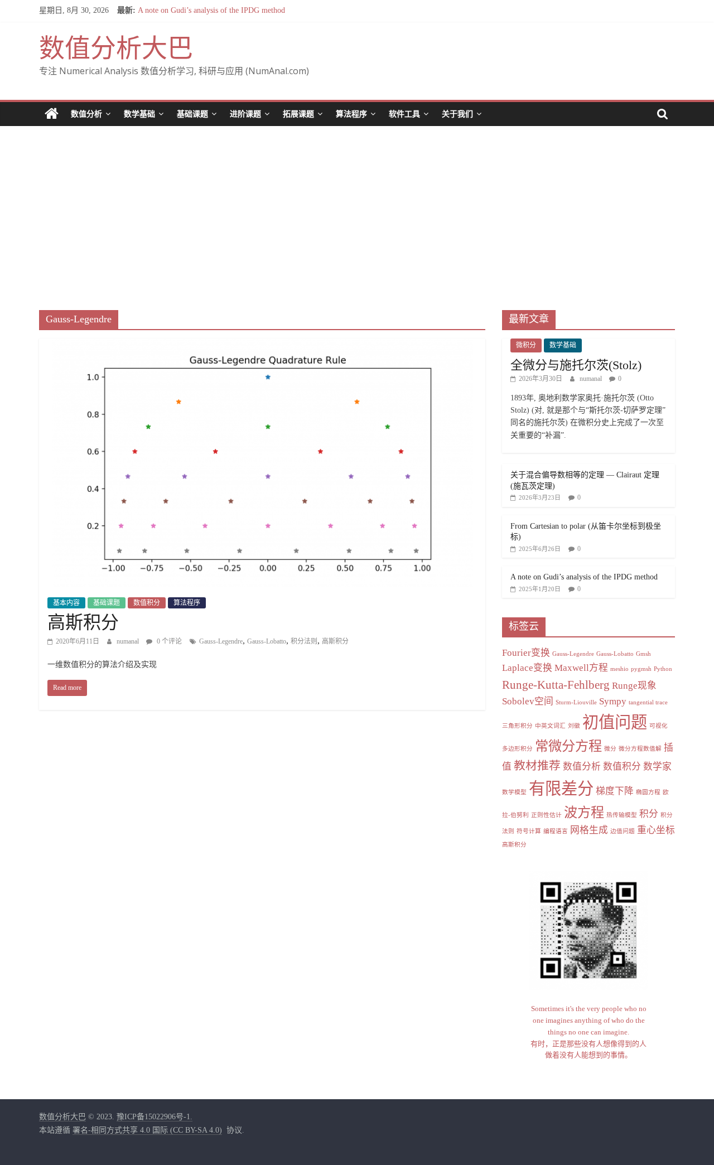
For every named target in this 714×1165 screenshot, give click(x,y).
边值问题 (622, 831)
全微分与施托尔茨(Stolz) (575, 365)
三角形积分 (517, 726)
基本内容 (66, 603)
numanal (129, 641)
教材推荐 (537, 765)
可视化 (658, 726)
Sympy (612, 701)
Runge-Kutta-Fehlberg (556, 685)
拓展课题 (298, 114)
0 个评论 (168, 641)
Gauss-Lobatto (266, 641)
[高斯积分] (262, 345)
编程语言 (555, 831)
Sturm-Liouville (576, 702)
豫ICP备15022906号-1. (154, 1117)
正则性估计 (546, 815)
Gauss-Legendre (221, 641)
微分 (610, 749)
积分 (648, 814)
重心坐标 (656, 830)
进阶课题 (245, 114)
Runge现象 (634, 685)
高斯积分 (83, 622)
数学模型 (514, 792)
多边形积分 (517, 749)
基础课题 (192, 114)
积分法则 (304, 641)
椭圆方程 (648, 792)
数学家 (657, 766)
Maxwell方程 (581, 668)
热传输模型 (621, 815)
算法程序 (351, 114)
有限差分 (561, 788)
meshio (619, 669)
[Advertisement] (357, 210)
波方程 (584, 812)
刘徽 (574, 726)
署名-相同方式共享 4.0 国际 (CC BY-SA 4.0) (147, 1130)
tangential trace (648, 702)
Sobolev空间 (527, 701)
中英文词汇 (550, 726)
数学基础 (139, 114)
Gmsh (643, 654)
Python (663, 669)
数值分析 (86, 114)
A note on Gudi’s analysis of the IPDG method (211, 10)
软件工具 (404, 114)
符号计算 (529, 831)
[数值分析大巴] (51, 114)
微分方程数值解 (640, 749)
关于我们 (457, 114)
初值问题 (614, 722)
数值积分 (146, 603)
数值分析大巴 (116, 48)
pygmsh (641, 669)
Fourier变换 (526, 652)
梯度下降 (615, 791)
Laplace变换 (527, 668)
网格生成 (589, 830)
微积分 (526, 345)
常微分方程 (568, 745)
